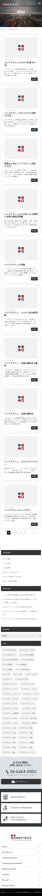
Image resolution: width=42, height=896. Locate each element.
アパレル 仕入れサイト (9, 655)
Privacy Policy (8, 885)
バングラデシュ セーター (30, 698)
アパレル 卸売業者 (21, 664)
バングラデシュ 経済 (9, 742)
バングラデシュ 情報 (25, 728)
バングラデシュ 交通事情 (10, 713)
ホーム (3, 29)
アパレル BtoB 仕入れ (9, 650)
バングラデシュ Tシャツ (10, 684)
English (31, 3)
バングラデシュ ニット (27, 703)
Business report (9, 869)
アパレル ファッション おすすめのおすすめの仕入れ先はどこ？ (19, 620)
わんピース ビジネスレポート (11, 572)
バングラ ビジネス (31, 674)
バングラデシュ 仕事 (28, 713)
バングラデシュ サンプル (10, 698)
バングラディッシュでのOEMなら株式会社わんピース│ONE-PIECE (23, 892)
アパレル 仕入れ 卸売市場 (10, 659)
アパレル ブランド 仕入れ (26, 650)
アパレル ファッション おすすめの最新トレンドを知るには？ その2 (20, 613)
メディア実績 (6, 563)
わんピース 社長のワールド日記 (11, 576)
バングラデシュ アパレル (29, 689)
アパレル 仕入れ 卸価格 (26, 655)
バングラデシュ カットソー (11, 694)
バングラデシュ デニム (10, 703)
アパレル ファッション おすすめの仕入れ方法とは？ (17, 607)
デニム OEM (6, 674)
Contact (5, 874)
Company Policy (9, 858)
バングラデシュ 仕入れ (10, 718)
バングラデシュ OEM (21, 679)
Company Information (12, 863)
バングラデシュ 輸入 (9, 752)
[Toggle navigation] (39, 3)
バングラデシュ (7, 679)
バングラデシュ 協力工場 (28, 718)
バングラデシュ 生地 (25, 733)
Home (5, 846)
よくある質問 (6, 568)
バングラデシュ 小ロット (10, 723)
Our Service (7, 852)
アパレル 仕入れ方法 (27, 659)
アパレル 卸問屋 (7, 664)
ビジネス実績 (6, 559)
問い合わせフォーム (22, 781)
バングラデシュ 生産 (9, 737)
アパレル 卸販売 (7, 669)
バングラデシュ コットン (31, 694)
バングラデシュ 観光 (25, 747)
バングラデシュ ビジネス (10, 708)
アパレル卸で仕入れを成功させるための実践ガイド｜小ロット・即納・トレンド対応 (20, 601)
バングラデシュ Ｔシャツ (27, 752)
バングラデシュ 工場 (9, 728)
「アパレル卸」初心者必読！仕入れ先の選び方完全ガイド (19, 595)
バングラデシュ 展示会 (29, 723)
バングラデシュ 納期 (25, 737)
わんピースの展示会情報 (9, 581)
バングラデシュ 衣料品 (26, 742)
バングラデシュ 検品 (9, 733)
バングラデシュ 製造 (9, 747)
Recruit (5, 880)
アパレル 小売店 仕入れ (23, 669)
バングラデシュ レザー (29, 708)
